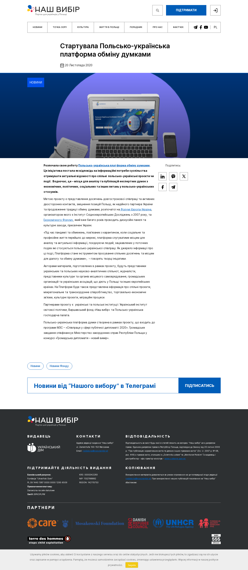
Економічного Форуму (58, 219)
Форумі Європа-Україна (135, 209)
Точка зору (60, 27)
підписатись (199, 385)
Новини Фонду (59, 366)
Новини (37, 27)
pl (215, 27)
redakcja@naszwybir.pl (95, 451)
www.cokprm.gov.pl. (175, 458)
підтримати (186, 10)
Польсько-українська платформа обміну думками (114, 165)
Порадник (136, 27)
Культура (83, 27)
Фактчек (178, 27)
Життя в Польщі (109, 27)
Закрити (132, 565)
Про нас (158, 27)
